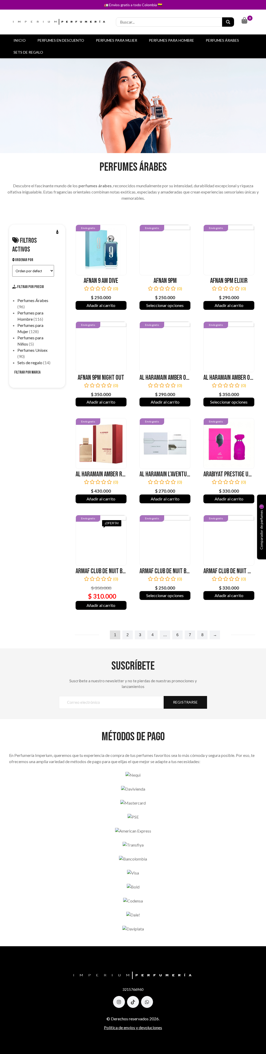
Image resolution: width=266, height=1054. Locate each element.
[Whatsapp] (147, 1002)
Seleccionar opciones (165, 305)
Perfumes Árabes (222, 40)
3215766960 (133, 989)
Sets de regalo (28, 52)
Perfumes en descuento (60, 40)
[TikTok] (133, 1002)
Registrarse (185, 702)
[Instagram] (119, 1002)
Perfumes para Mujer (116, 40)
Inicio (20, 40)
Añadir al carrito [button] (101, 305)
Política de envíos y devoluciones (133, 1027)
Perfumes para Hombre (171, 40)
